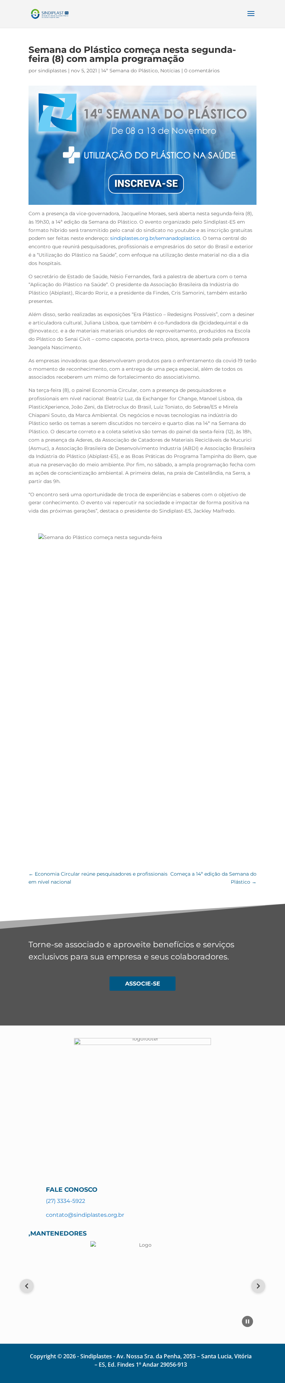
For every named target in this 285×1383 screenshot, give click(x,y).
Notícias (170, 70)
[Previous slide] (27, 1286)
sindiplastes (52, 70)
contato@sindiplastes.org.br (85, 1215)
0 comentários (202, 70)
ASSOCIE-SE (142, 983)
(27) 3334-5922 (65, 1201)
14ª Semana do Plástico (129, 70)
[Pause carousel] (247, 1321)
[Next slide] (258, 1286)
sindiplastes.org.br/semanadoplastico (155, 238)
